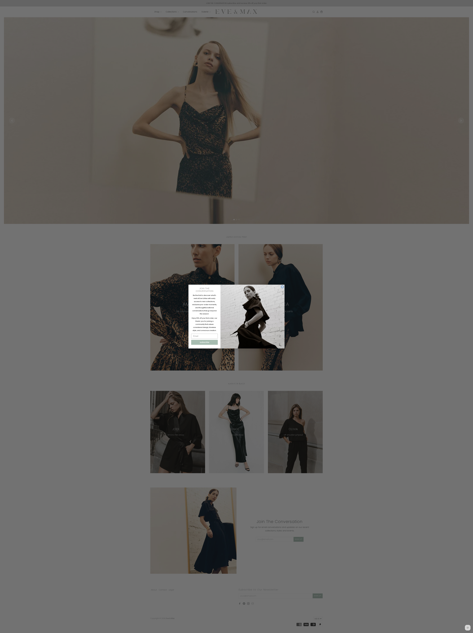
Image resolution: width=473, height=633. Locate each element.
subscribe (204, 342)
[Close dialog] (282, 287)
